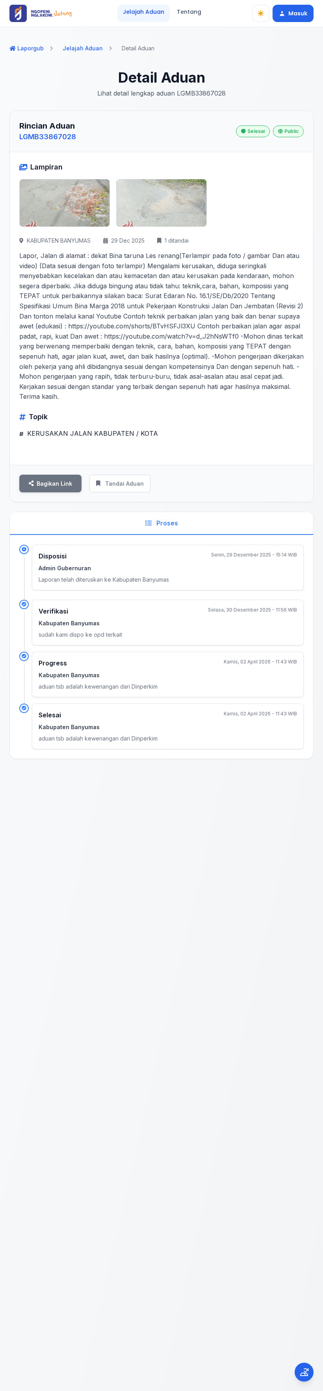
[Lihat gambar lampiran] (65, 203)
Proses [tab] (166, 523)
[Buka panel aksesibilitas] (304, 1372)
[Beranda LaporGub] (40, 13)
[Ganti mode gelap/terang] (260, 13)
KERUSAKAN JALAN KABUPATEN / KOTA (91, 433)
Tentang (189, 12)
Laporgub (30, 48)
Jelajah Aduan (143, 12)
